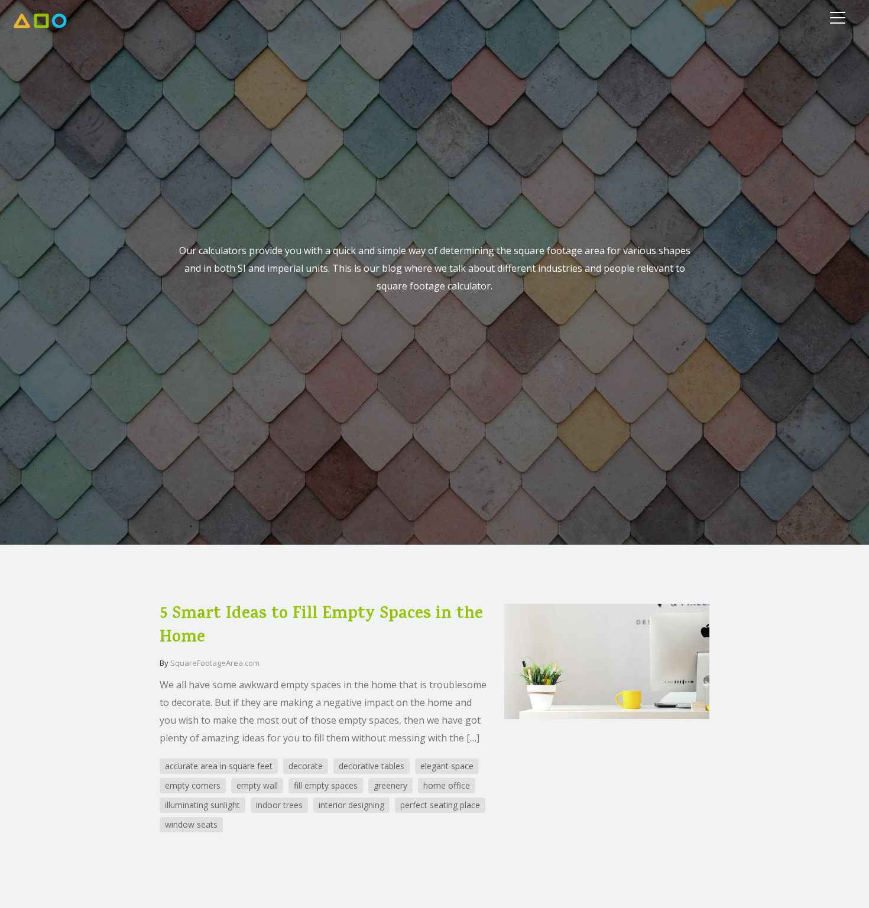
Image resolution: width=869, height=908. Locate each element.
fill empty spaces (326, 785)
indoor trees (279, 805)
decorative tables (371, 766)
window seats (191, 824)
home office (446, 785)
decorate (305, 766)
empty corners (193, 785)
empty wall (257, 785)
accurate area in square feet (219, 766)
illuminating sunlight (202, 805)
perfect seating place (440, 805)
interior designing (351, 805)
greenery (390, 785)
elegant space (447, 766)
